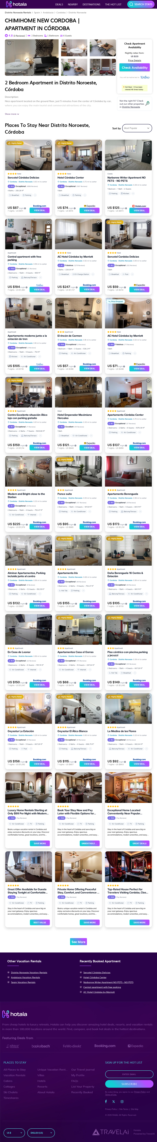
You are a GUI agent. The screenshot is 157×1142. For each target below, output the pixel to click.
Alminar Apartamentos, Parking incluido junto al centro (26, 574)
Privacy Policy (140, 1092)
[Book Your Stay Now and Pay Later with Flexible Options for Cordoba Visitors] (78, 787)
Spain (37, 12)
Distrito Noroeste (77, 12)
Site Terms (123, 1109)
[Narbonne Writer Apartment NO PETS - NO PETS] (128, 155)
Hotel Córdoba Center (70, 177)
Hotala (115, 1115)
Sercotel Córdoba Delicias (23, 177)
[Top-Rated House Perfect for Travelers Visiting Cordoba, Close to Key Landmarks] (128, 866)
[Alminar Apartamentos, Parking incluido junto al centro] (28, 550)
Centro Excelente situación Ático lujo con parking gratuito (27, 416)
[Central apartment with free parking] (28, 234)
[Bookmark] (9, 43)
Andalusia (48, 12)
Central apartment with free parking (24, 258)
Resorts (42, 1086)
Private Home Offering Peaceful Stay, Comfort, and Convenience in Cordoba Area (78, 891)
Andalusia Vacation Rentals (25, 977)
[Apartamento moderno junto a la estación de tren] (28, 313)
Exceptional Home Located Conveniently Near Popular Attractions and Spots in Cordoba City (127, 812)
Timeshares (11, 1098)
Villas (40, 1075)
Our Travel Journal (83, 1069)
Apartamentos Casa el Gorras (75, 652)
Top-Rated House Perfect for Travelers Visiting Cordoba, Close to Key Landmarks (127, 891)
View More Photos (17, 71)
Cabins (8, 1081)
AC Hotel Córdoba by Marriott (75, 256)
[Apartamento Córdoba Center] (128, 392)
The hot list (113, 4)
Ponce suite (64, 493)
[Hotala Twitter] (113, 1102)
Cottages (9, 1086)
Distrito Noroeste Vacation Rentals (29, 972)
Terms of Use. (111, 1095)
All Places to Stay (15, 1069)
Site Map (134, 1109)
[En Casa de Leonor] (28, 629)
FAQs (74, 1081)
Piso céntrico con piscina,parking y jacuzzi (127, 654)
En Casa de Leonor (19, 652)
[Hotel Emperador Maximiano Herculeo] (78, 392)
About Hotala (45, 1092)
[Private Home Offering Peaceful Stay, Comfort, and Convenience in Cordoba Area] (78, 866)
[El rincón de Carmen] (78, 313)
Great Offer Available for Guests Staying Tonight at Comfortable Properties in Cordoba (27, 891)
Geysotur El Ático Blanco (72, 731)
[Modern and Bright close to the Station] (28, 471)
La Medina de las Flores (121, 731)
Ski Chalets (11, 1092)
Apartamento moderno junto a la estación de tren (27, 337)
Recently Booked (82, 1092)
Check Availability (134, 67)
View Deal (39, 210)
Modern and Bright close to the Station (26, 495)
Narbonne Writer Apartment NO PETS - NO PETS (126, 179)
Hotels (41, 1081)
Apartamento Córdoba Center (125, 414)
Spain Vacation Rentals (23, 982)
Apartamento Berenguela (122, 493)
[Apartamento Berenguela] (128, 471)
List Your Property (82, 1086)
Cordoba (61, 12)
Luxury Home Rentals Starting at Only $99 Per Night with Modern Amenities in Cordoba (27, 812)
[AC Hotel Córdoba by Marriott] (78, 234)
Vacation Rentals (14, 1075)
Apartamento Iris (67, 573)
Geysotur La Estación (21, 731)
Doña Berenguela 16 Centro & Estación (125, 574)
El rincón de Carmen (69, 335)
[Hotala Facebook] (106, 1102)
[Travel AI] (110, 1132)
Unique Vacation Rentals (53, 1069)
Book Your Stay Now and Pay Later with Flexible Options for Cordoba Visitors (75, 812)
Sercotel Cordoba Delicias (123, 256)
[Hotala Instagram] (122, 1102)
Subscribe (129, 1084)
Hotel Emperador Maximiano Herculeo (74, 416)
